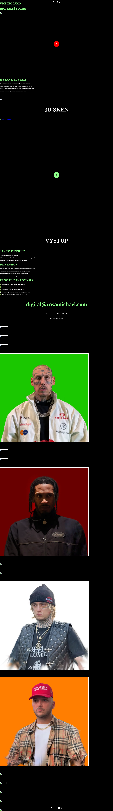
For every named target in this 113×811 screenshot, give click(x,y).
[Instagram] (53, 808)
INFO (60, 808)
